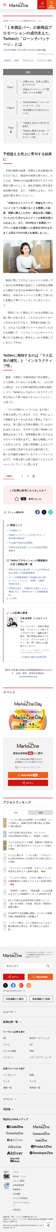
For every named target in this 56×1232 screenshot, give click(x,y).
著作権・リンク (19, 1176)
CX (31, 1044)
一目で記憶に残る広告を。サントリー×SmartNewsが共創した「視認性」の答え (28, 834)
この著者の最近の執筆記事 (33, 656)
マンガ (6, 1081)
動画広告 (7, 60)
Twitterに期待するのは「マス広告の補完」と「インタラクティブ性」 (35, 134)
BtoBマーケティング (39, 1038)
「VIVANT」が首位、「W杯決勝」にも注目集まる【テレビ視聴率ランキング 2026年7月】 (30, 892)
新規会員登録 (29, 775)
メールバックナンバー (30, 767)
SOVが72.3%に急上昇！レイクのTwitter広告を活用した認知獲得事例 (29, 571)
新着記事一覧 (10, 1022)
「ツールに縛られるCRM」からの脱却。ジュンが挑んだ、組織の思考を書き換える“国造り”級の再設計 (30, 823)
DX (4, 1038)
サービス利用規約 (20, 1198)
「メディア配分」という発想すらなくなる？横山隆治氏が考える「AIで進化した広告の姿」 (30, 926)
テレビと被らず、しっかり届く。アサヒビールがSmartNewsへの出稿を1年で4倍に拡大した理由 (30, 858)
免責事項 (16, 1189)
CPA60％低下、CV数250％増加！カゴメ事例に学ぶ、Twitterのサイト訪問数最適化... (28, 591)
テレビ (6, 1044)
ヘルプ (16, 1172)
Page (10, 87)
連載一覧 (7, 1087)
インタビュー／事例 (44, 60)
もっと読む (11, 598)
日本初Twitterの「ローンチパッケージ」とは (35, 104)
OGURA (20, 49)
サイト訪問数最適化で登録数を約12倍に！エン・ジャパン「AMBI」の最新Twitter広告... (27, 580)
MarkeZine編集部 (35, 49)
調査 (32, 1074)
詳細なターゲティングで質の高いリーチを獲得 (35, 91)
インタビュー (9, 1074)
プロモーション (28, 60)
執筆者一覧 (35, 1087)
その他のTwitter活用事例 (21, 542)
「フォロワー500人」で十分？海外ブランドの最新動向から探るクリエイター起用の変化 (30, 879)
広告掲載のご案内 (14, 998)
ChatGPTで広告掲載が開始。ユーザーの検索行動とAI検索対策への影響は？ (30, 915)
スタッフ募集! (19, 1180)
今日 (16, 812)
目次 (28, 72)
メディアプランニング (40, 1057)
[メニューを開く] (4, 4)
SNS (32, 1050)
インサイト (8, 1057)
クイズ (33, 1081)
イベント (8, 1099)
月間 (40, 812)
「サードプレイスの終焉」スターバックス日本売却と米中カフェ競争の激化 (30, 869)
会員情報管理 (18, 1185)
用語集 (7, 1109)
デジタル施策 (9, 1050)
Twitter (16, 60)
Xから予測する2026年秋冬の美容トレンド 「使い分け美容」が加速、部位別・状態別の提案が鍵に (30, 903)
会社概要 (16, 1193)
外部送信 (16, 1209)
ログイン (29, 782)
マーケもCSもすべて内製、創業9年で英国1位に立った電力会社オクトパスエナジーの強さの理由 (30, 845)
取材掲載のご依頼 (41, 998)
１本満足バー (15, 530)
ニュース (8, 1011)
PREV (9, 476)
